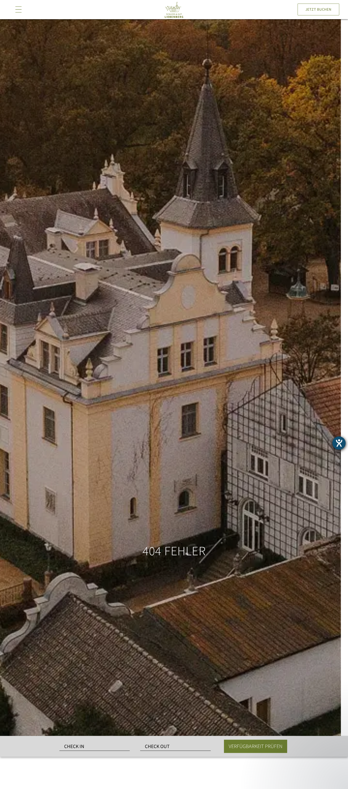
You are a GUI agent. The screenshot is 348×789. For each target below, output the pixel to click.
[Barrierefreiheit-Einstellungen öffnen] (339, 443)
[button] (307, 745)
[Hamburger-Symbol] (18, 9)
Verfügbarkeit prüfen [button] (255, 746)
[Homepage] (174, 9)
